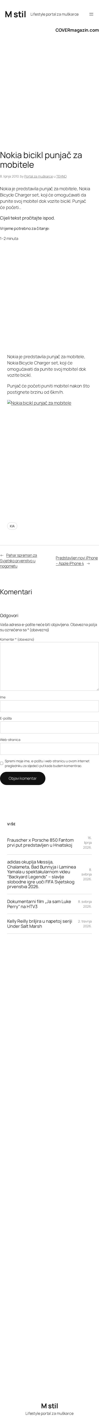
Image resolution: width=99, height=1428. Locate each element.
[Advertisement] (49, 96)
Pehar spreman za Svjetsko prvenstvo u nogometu (18, 561)
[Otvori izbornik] (91, 14)
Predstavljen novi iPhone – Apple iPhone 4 (77, 560)
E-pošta (6, 718)
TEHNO (61, 176)
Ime (3, 697)
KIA (12, 526)
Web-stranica (10, 739)
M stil (15, 14)
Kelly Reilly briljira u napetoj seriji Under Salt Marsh (39, 923)
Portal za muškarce (38, 176)
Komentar (17, 639)
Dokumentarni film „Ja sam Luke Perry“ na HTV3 (39, 904)
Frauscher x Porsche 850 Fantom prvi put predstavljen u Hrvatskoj (40, 842)
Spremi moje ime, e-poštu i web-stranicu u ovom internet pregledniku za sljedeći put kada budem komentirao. (47, 763)
